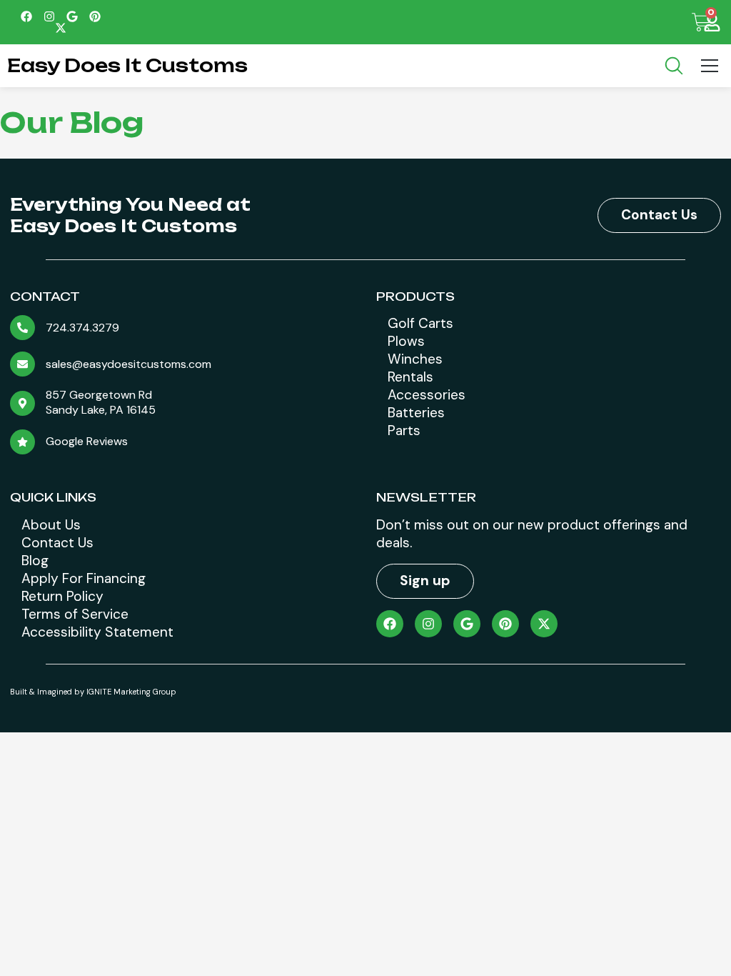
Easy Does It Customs (127, 65)
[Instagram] (49, 16)
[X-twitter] (60, 28)
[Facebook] (26, 16)
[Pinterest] (95, 16)
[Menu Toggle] (709, 65)
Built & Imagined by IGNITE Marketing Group (93, 692)
